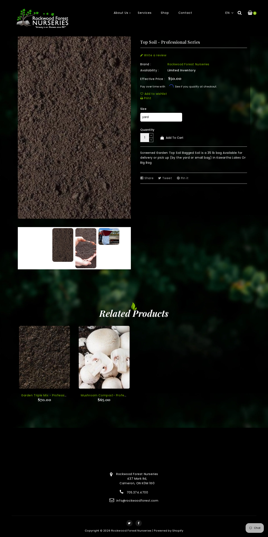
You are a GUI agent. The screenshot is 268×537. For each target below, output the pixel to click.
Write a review (154, 55)
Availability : (149, 70)
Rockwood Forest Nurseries (188, 64)
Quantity (147, 130)
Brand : (145, 64)
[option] (62, 245)
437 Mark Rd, (137, 479)
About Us (121, 13)
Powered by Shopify (168, 531)
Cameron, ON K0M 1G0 (137, 483)
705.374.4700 (137, 492)
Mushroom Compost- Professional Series (113, 395)
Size (143, 109)
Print (147, 98)
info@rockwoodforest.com (137, 500)
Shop (165, 13)
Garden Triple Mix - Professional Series (51, 395)
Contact (185, 13)
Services (145, 13)
